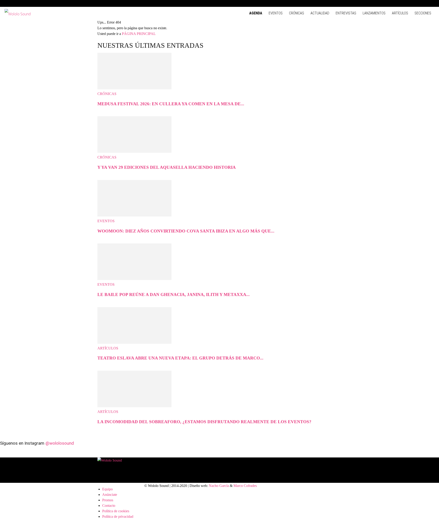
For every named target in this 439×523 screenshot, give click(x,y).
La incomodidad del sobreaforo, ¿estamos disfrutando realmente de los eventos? (204, 421)
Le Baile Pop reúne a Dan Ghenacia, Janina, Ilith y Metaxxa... (173, 294)
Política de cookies (115, 511)
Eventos (276, 13)
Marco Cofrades (245, 486)
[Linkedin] (408, 3)
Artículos (400, 13)
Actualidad (320, 13)
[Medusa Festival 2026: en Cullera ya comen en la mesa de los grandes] (134, 88)
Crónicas (296, 13)
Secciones (423, 13)
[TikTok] (423, 3)
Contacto (108, 505)
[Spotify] (415, 3)
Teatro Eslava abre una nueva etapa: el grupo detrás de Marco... (180, 358)
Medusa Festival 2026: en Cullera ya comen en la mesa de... (170, 103)
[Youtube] (431, 3)
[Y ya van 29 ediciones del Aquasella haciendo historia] (134, 151)
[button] (386, 3)
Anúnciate (109, 495)
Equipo (107, 489)
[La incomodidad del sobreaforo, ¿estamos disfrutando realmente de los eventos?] (134, 406)
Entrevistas (346, 13)
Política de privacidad (117, 516)
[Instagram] (400, 3)
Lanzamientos (374, 13)
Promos (107, 500)
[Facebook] (393, 3)
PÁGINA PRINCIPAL (139, 34)
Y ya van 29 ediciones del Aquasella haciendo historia (166, 167)
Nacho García (219, 486)
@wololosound (60, 443)
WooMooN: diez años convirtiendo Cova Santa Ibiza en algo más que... (185, 231)
